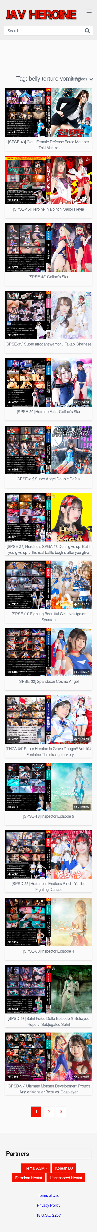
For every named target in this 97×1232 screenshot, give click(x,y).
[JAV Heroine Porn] (41, 15)
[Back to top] (88, 1221)
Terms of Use (48, 1195)
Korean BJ (64, 1168)
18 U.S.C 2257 (48, 1215)
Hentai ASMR (36, 1168)
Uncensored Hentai (66, 1178)
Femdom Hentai (28, 1178)
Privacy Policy (48, 1205)
